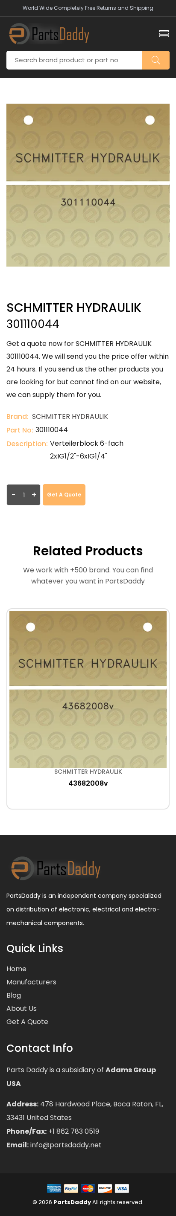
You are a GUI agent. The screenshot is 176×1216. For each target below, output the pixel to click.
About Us (21, 1008)
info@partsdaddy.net (65, 1145)
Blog (13, 995)
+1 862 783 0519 (73, 1131)
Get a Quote (64, 494)
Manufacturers (31, 982)
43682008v (88, 783)
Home (16, 969)
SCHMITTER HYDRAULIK (70, 416)
